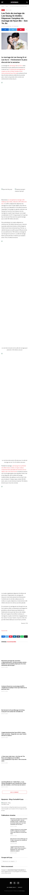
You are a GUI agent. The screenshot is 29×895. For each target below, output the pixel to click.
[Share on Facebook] (5, 29)
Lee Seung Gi (12, 65)
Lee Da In (20, 65)
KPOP (3, 10)
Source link (4, 630)
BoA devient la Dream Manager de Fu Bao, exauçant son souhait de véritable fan (13, 710)
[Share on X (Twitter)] (13, 29)
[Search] (27, 2)
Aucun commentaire (7, 26)
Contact (20, 887)
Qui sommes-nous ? (11, 887)
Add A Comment (14, 792)
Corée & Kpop (22, 890)
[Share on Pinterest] (21, 29)
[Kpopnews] (14, 2)
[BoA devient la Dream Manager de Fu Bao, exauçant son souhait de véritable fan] (14, 701)
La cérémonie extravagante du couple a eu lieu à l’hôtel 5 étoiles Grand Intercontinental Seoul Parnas (13, 71)
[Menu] (2, 2)
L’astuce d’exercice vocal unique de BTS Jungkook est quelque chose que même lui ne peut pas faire (14, 687)
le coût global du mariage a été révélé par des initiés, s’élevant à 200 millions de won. (14, 201)
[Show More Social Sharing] (26, 29)
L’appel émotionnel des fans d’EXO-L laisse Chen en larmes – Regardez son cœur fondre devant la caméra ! (13, 734)
